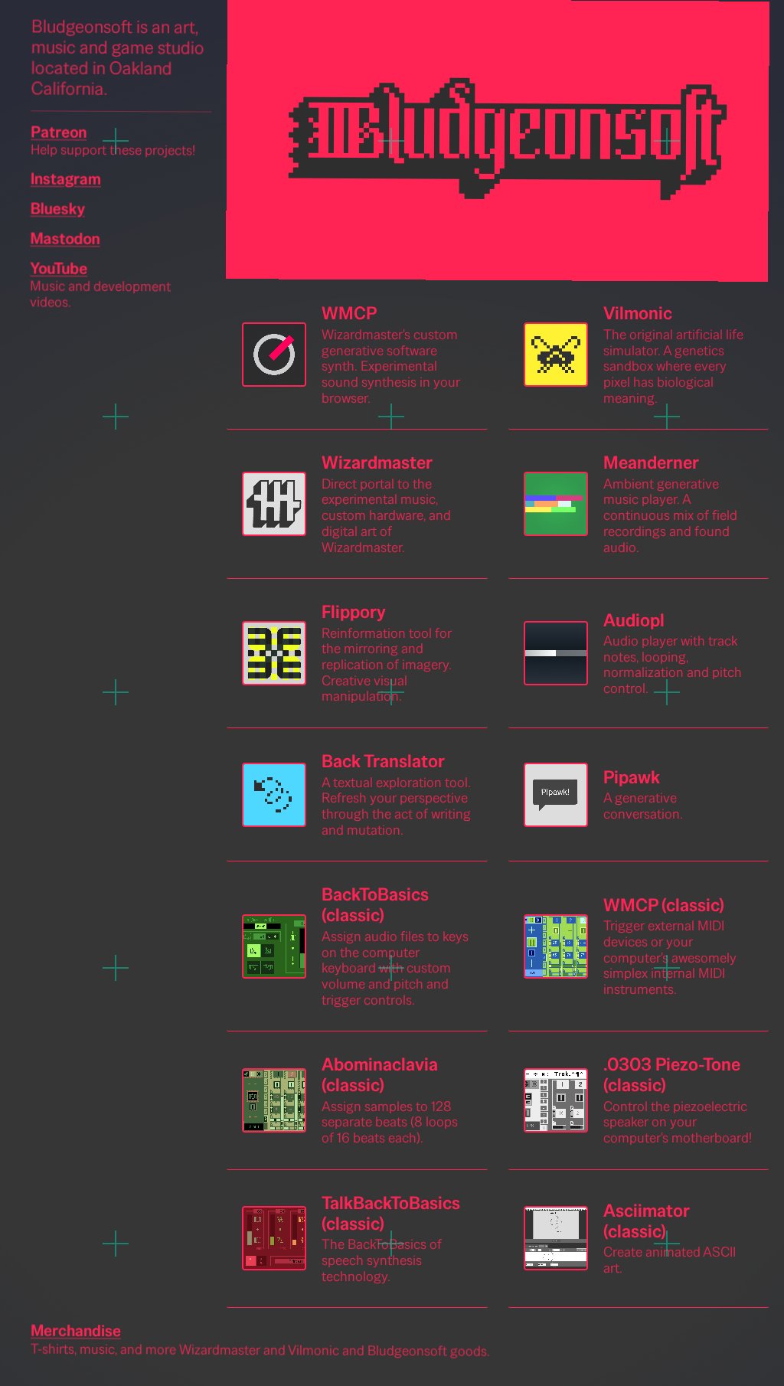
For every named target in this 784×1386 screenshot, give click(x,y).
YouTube (58, 267)
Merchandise (76, 1331)
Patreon (59, 131)
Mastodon (65, 237)
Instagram (66, 178)
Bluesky (58, 208)
